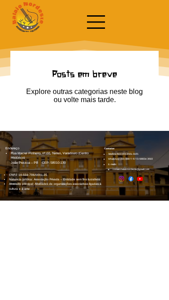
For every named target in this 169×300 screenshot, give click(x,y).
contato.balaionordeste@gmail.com (131, 169)
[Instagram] (121, 178)
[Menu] (96, 22)
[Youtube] (140, 178)
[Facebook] (131, 178)
